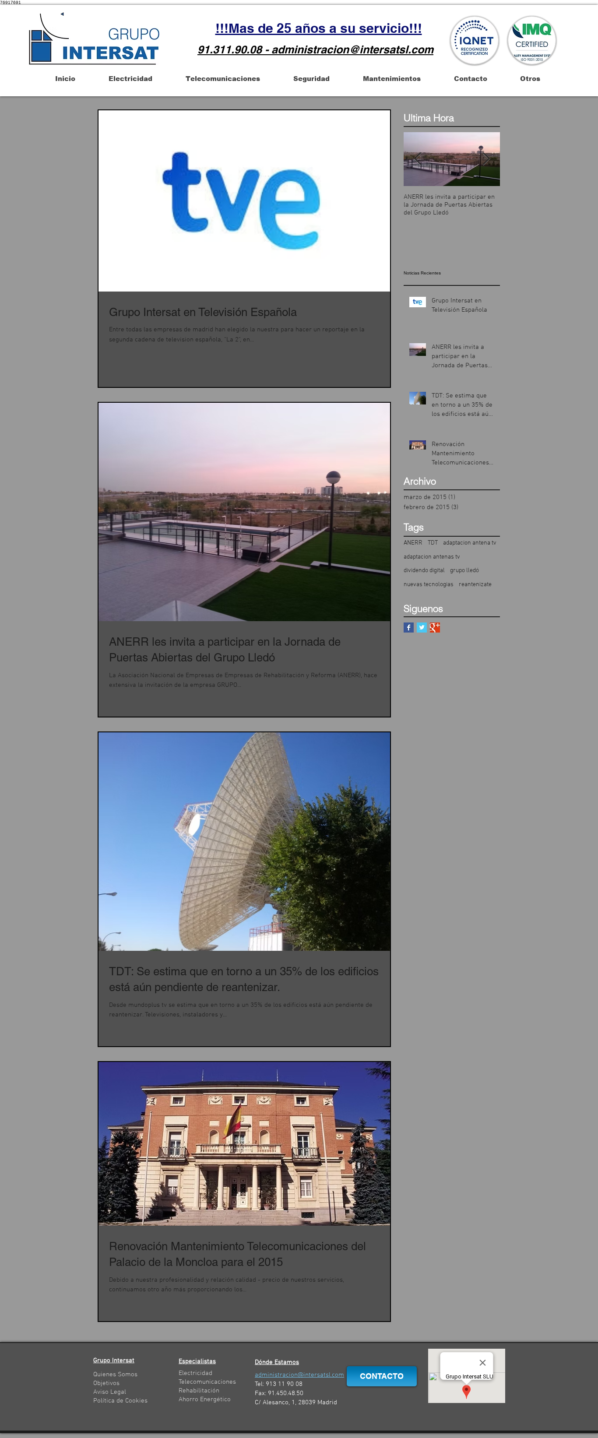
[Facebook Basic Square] (409, 627)
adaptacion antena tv (469, 543)
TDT (433, 543)
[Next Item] (486, 159)
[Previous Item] (418, 159)
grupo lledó (464, 570)
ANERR (413, 543)
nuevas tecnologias (429, 584)
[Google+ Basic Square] (435, 627)
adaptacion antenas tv (432, 557)
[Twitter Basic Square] (422, 627)
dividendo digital (424, 570)
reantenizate (475, 584)
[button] (65, 78)
